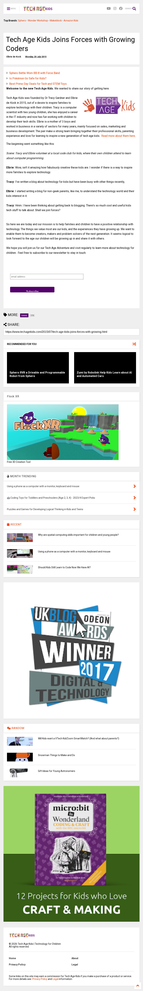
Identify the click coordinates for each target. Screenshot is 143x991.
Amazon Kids (71, 20)
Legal (75, 964)
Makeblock (56, 20)
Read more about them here (118, 135)
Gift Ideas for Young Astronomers (56, 771)
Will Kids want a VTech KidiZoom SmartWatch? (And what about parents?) (78, 738)
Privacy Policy (17, 964)
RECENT (16, 524)
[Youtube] (109, 8)
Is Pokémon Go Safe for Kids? (27, 78)
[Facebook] (121, 8)
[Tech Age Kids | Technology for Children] (38, 9)
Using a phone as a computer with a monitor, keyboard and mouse (74, 551)
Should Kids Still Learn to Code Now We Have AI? (64, 567)
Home (12, 958)
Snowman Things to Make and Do (56, 755)
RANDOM (17, 728)
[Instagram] (114, 8)
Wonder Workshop (38, 20)
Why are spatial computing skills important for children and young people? (78, 534)
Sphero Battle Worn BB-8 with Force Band (34, 73)
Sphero (22, 20)
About (75, 958)
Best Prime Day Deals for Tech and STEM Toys (38, 83)
